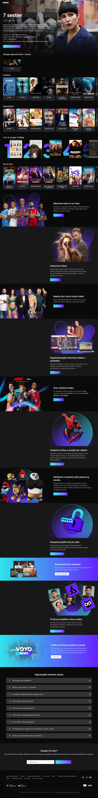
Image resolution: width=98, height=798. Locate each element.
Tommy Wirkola (12, 39)
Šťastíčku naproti (89, 186)
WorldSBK (64, 395)
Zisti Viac (58, 215)
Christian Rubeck (43, 41)
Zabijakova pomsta (75, 97)
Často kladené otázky (12, 776)
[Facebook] (83, 777)
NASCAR (56, 395)
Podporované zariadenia (33, 776)
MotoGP (85, 393)
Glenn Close (18, 41)
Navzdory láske (22, 128)
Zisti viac (55, 279)
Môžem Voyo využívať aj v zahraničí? (22, 687)
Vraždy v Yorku (62, 128)
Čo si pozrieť (46, 776)
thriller (5, 20)
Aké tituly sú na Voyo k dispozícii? (21, 708)
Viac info (46, 30)
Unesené (49, 97)
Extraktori (9, 128)
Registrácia (78, 2)
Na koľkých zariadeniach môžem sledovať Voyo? (26, 694)
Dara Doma (22, 186)
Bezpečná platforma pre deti (64, 542)
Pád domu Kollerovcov (9, 187)
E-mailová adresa (32, 762)
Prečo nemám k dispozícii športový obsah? (24, 715)
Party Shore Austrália (89, 129)
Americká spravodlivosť (62, 98)
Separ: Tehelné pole (36, 186)
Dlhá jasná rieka (49, 128)
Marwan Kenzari (34, 41)
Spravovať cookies (38, 778)
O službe (22, 776)
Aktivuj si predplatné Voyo (12, 46)
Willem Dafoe (25, 41)
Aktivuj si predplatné (57, 464)
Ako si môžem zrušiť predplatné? (21, 701)
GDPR (7, 778)
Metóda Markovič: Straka (62, 187)
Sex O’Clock (75, 186)
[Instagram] (86, 777)
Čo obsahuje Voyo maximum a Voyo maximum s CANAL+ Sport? (31, 729)
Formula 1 (70, 393)
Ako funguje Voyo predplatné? (20, 680)
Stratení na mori (89, 97)
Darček (53, 776)
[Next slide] (95, 89)
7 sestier (12, 68)
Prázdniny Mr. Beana (75, 129)
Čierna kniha (36, 97)
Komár (9, 97)
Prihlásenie (91, 2)
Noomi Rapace (10, 41)
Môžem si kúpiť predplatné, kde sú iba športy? (25, 736)
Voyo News (27, 778)
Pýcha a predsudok (36, 128)
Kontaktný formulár (17, 778)
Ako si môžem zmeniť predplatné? (21, 722)
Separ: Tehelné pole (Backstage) (49, 187)
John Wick (22, 97)
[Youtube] (90, 777)
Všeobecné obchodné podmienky (67, 776)
